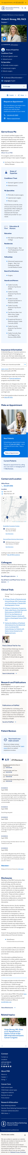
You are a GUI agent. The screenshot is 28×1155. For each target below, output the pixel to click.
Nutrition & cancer (6, 1095)
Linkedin (10, 1066)
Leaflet (14, 521)
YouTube (8, 1066)
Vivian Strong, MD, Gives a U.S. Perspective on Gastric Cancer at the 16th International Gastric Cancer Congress (14, 1034)
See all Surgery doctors (8, 576)
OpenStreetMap (18, 521)
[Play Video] (4, 39)
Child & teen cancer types (9, 1090)
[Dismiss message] (25, 3)
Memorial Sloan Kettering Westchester (13, 539)
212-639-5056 (8, 486)
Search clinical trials (8, 673)
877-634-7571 (20, 2)
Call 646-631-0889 (12, 115)
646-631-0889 (15, 444)
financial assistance (15, 378)
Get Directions (9, 533)
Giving (3, 1079)
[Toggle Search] (22, 8)
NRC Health (21, 869)
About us (4, 1074)
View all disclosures (7, 1007)
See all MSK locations (13, 555)
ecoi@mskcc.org (6, 1002)
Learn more (4, 369)
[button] (7, 517)
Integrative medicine (7, 1092)
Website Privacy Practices (18, 1152)
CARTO (25, 521)
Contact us (4, 1057)
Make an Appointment (12, 453)
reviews (14, 45)
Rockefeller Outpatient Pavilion (11, 526)
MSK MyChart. (9, 468)
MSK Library (5, 1113)
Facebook (4, 1066)
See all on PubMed (8, 722)
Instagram (1, 1066)
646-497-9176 (8, 397)
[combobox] (14, 364)
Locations (4, 1059)
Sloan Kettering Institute (8, 1105)
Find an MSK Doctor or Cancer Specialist (13, 15)
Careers (3, 1077)
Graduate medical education (10, 1110)
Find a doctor (5, 1098)
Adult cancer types (7, 1087)
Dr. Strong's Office (13, 77)
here (25, 994)
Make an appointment (13, 118)
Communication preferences (10, 1130)
